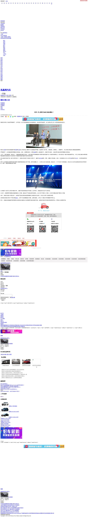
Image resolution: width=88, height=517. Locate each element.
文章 (2, 108)
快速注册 (5, 38)
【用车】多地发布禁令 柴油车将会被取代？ (11, 371)
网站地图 (9, 38)
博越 (2, 421)
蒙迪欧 (6, 325)
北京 (7, 1)
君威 (4, 325)
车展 (2, 34)
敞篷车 (2, 323)
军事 (2, 75)
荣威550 (23, 326)
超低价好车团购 (83, 0)
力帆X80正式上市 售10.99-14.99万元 (11, 511)
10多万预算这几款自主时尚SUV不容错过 (10, 505)
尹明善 (14, 238)
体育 (2, 63)
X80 (8, 100)
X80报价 (12, 258)
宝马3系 (9, 325)
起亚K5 (18, 325)
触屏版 (2, 24)
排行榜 (2, 30)
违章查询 (3, 26)
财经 (2, 60)
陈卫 (23, 238)
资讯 (2, 59)
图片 (4, 45)
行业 (4, 55)
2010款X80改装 (22, 260)
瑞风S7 (2, 423)
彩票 (2, 77)
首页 (2, 57)
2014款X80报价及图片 (82, 258)
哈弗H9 (2, 418)
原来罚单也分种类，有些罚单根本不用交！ (10, 391)
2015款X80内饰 (16, 260)
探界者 (2, 422)
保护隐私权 (32, 513)
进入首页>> (7, 338)
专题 (2, 36)
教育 (2, 71)
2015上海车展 (4, 35)
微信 (6, 32)
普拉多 (30, 325)
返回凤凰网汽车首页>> (6, 263)
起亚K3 (13, 325)
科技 (2, 68)
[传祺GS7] (5, 406)
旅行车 (2, 321)
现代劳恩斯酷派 (14, 326)
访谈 (10, 95)
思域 (16, 325)
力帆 (5, 149)
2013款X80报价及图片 (30, 260)
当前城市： (3, 285)
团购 (4, 50)
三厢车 (2, 314)
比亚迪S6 (8, 326)
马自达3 (2, 326)
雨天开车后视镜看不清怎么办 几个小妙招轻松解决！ (12, 385)
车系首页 (3, 102)
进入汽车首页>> (4, 383)
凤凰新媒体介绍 (4, 513)
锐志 (28, 325)
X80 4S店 (42, 258)
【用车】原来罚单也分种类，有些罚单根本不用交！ (13, 376)
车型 (4, 44)
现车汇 (4, 51)
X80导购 (26, 258)
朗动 (5, 326)
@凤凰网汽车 (8, 256)
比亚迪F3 (38, 325)
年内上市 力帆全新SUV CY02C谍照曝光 (10, 510)
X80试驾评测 (31, 258)
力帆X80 (19, 238)
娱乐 (2, 61)
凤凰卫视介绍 (51, 513)
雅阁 (2, 325)
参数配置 (3, 104)
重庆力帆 (4, 100)
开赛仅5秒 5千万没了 (5, 388)
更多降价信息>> (4, 288)
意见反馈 (45, 513)
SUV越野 (3, 318)
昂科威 (2, 425)
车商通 (5, 36)
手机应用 (3, 23)
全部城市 (51, 3)
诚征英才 (27, 513)
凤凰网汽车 (6, 90)
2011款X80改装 (74, 258)
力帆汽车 (9, 238)
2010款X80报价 (61, 258)
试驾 (4, 41)
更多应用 (3, 20)
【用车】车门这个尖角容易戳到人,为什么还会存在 (12, 369)
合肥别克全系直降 (26, 365)
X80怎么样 (17, 258)
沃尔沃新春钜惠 (16, 365)
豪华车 (2, 317)
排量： (2, 273)
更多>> (2, 396)
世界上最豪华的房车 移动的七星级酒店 (9, 386)
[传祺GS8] (5, 411)
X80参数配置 (3, 258)
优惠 (4, 48)
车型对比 (3, 28)
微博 (4, 32)
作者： (2, 256)
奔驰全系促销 (6, 365)
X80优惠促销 (37, 258)
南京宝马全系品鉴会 (36, 366)
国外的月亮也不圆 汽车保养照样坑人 (9, 389)
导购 (4, 43)
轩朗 (16, 149)
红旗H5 (10, 417)
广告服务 (23, 513)
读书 (2, 69)
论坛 (4, 52)
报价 (4, 47)
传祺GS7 (11, 406)
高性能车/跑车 (4, 322)
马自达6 (22, 325)
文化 (2, 72)
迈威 (17, 197)
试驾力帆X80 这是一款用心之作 (10, 506)
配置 (10, 354)
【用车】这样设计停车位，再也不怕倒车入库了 (12, 372)
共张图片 (10, 343)
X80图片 (8, 258)
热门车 (2, 313)
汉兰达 (40, 158)
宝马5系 (25, 325)
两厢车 (2, 315)
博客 (2, 76)
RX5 (2, 426)
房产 (2, 67)
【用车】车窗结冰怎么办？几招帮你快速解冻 (11, 377)
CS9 (76, 158)
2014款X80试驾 (67, 258)
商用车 (9, 36)
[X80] (5, 269)
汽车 (2, 65)
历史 (2, 73)
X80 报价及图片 (48, 258)
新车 (4, 40)
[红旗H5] (5, 417)
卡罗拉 (34, 325)
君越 (41, 325)
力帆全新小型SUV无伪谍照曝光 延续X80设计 (13, 507)
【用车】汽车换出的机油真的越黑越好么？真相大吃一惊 (14, 374)
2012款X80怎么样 (9, 260)
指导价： (3, 344)
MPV (2, 319)
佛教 (2, 79)
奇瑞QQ (19, 326)
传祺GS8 (11, 411)
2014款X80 (3, 260)
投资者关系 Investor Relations (14, 513)
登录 (2, 38)
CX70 (2, 419)
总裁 (34, 152)
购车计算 (3, 27)
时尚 (2, 64)
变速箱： (3, 274)
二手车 (4, 54)
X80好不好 (22, 258)
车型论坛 (3, 109)
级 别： (3, 346)
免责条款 (37, 513)
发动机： (3, 347)
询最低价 (3, 338)
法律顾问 (41, 513)
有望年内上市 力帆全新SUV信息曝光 (11, 509)
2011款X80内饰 (54, 258)
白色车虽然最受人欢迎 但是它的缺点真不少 (10, 387)
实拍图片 (3, 105)
